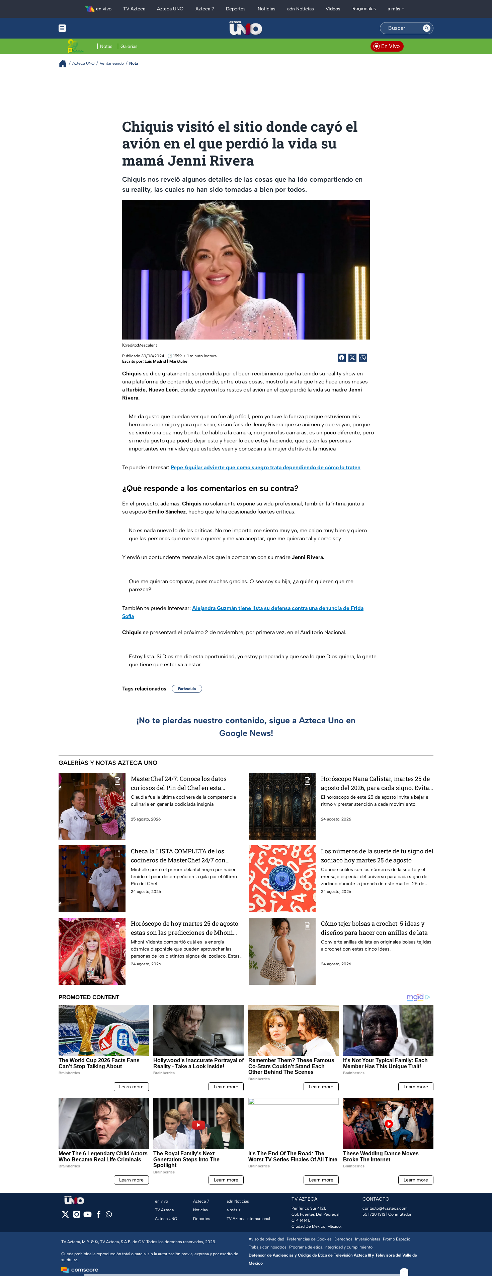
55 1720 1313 (373, 1214)
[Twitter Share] (352, 358)
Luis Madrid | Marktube (166, 361)
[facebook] (98, 1216)
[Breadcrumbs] (65, 63)
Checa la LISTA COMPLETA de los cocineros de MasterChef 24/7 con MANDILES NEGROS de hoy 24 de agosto (178, 856)
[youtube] (87, 1216)
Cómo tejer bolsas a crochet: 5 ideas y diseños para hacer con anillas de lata (374, 927)
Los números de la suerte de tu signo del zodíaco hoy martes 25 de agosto (377, 855)
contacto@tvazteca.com (385, 1208)
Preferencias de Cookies (309, 1239)
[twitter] (65, 1216)
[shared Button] (363, 358)
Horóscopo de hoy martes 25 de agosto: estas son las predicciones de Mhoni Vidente (185, 928)
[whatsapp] (108, 1216)
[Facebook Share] (342, 358)
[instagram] (76, 1216)
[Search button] (426, 28)
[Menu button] (85, 28)
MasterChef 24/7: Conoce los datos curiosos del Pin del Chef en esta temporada (179, 783)
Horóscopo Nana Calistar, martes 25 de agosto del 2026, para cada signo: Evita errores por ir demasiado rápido (375, 783)
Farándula (187, 688)
